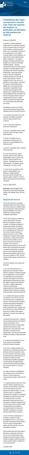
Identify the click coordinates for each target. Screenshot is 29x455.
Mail (16, 452)
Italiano (25, 2)
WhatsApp (19, 452)
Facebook (10, 452)
